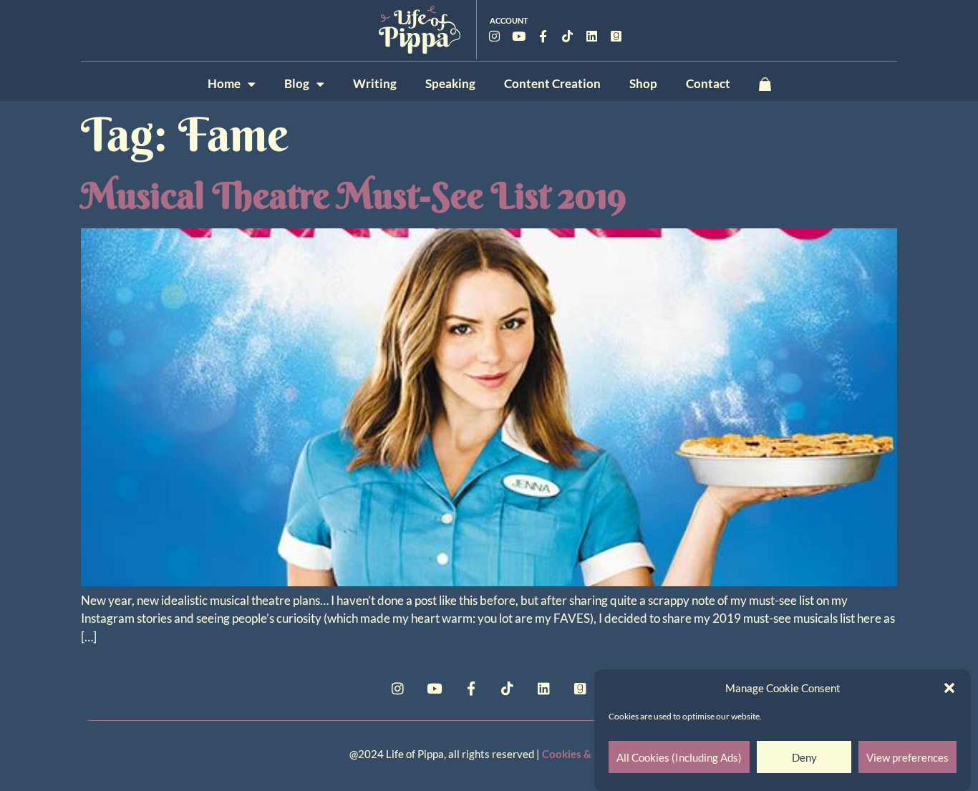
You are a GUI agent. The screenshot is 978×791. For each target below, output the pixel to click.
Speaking (450, 83)
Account (509, 20)
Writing (375, 83)
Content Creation (552, 83)
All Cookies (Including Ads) (679, 757)
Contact (708, 83)
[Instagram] (495, 36)
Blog (296, 83)
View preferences (907, 757)
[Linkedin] (592, 36)
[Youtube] (519, 36)
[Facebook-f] (543, 36)
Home (224, 83)
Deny (804, 757)
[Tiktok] (568, 36)
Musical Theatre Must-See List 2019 (353, 195)
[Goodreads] (616, 36)
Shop (643, 83)
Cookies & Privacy (585, 753)
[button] (949, 688)
